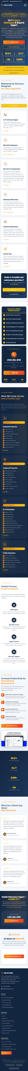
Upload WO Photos (6, 1028)
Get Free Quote (14, 105)
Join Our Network (6, 1023)
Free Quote (14, 289)
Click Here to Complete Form (14, 956)
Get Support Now (6, 1052)
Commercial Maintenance (7, 1007)
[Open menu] (25, 5)
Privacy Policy (14, 1062)
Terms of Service (21, 1062)
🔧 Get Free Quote (14, 42)
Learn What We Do (14, 294)
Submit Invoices (5, 1033)
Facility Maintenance (6, 1004)
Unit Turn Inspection (6, 1002)
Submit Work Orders (6, 1000)
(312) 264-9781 (6, 1)
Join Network (6, 266)
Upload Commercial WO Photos (9, 1030)
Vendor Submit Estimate (7, 1025)
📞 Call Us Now (14, 373)
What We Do (5, 1018)
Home (3, 1016)
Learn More (6, 130)
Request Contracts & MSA (8, 1020)
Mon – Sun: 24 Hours (7, 1041)
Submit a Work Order (14, 47)
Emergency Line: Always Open (9, 1044)
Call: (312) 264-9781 (6, 1046)
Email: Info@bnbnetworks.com (9, 1049)
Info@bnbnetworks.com (16, 1)
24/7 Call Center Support (7, 997)
